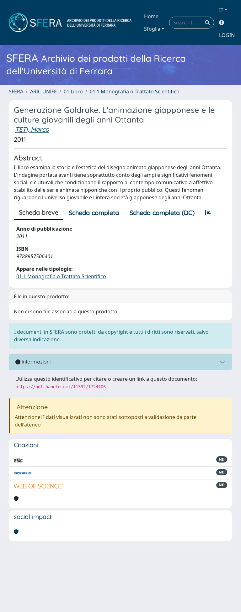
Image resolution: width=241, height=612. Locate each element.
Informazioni (35, 361)
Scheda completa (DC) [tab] (162, 213)
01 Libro (73, 91)
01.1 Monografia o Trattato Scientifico (134, 91)
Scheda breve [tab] (38, 212)
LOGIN (227, 35)
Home (151, 16)
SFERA (16, 91)
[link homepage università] (70, 22)
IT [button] (221, 10)
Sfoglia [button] (152, 28)
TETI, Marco (32, 129)
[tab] (208, 212)
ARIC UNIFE (43, 91)
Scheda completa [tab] (94, 213)
